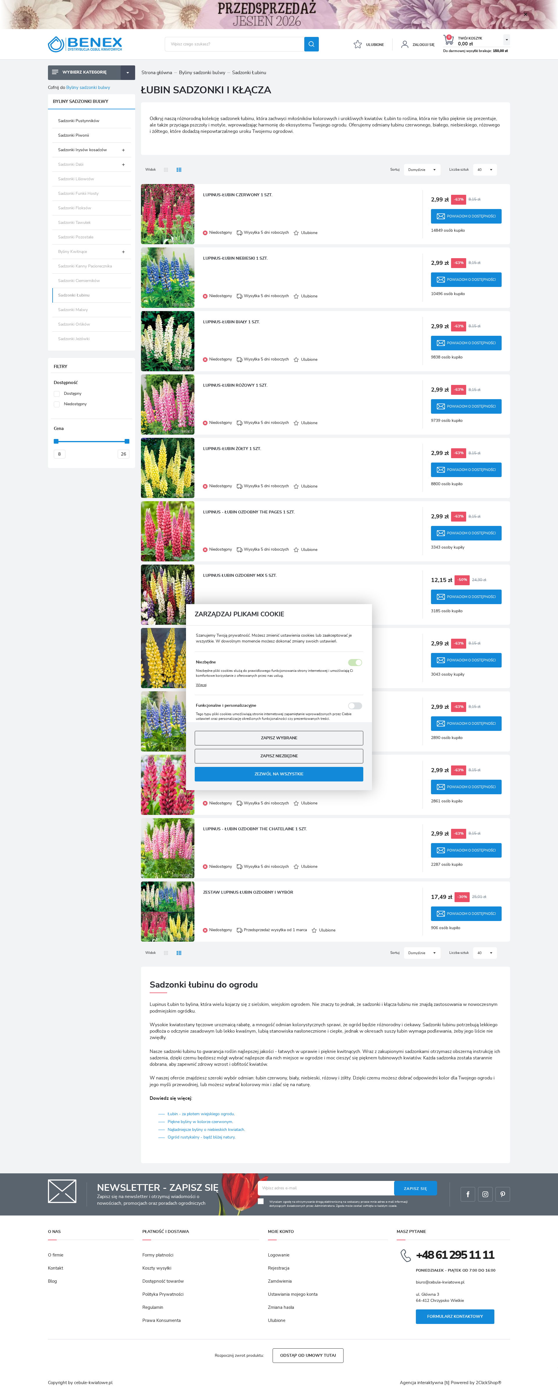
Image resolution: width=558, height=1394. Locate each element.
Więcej (201, 684)
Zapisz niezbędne (279, 756)
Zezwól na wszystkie (279, 774)
